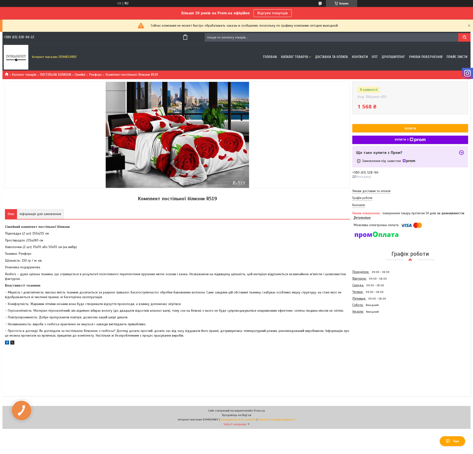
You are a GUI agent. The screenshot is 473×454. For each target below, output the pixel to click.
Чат (456, 441)
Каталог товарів (294, 57)
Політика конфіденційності (276, 419)
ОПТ (375, 57)
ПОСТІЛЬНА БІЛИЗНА (55, 75)
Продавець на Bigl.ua (236, 415)
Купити (410, 128)
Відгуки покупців (272, 13)
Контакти (360, 57)
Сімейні (80, 75)
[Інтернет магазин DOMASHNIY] (16, 57)
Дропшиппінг (393, 57)
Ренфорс (95, 75)
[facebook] (7, 343)
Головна (270, 57)
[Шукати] (464, 37)
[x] (12, 343)
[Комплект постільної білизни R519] (369, 341)
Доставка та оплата (331, 57)
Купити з (401, 139)
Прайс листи (456, 57)
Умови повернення (425, 57)
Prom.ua (259, 410)
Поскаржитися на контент (238, 419)
